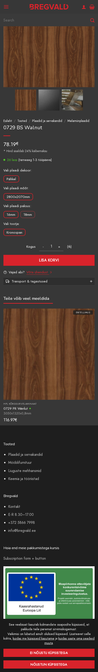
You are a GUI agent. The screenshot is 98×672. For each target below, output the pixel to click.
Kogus (31, 246)
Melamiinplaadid (78, 121)
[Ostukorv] (92, 7)
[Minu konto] (84, 7)
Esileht (7, 121)
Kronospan (14, 232)
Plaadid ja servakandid (47, 121)
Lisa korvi (49, 260)
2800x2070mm (18, 196)
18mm (27, 214)
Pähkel (11, 179)
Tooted (22, 121)
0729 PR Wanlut (15, 408)
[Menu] (6, 6)
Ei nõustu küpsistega (49, 653)
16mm (11, 214)
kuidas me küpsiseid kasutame (33, 638)
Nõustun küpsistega (49, 664)
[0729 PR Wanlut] (49, 353)
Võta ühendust (37, 272)
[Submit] (92, 20)
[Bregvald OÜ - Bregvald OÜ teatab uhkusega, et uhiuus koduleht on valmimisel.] (49, 7)
